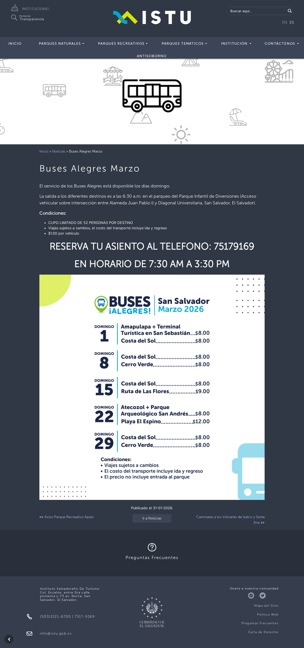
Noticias (58, 151)
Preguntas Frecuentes (259, 623)
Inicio (14, 43)
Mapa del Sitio (266, 606)
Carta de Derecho (263, 632)
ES (292, 22)
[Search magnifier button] (290, 11)
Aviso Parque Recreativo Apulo (69, 517)
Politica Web (267, 614)
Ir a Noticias (151, 518)
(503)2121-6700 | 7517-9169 (67, 616)
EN (284, 22)
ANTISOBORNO (151, 56)
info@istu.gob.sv (56, 633)
